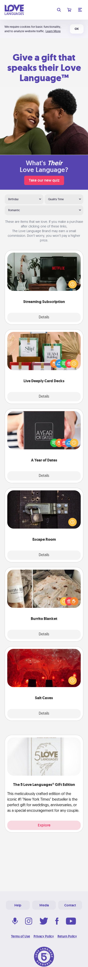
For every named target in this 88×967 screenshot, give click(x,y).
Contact (70, 905)
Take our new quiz (44, 180)
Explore (44, 825)
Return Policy (67, 936)
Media (44, 905)
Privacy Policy (44, 936)
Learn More (53, 31)
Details (44, 317)
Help (17, 905)
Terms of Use (20, 936)
